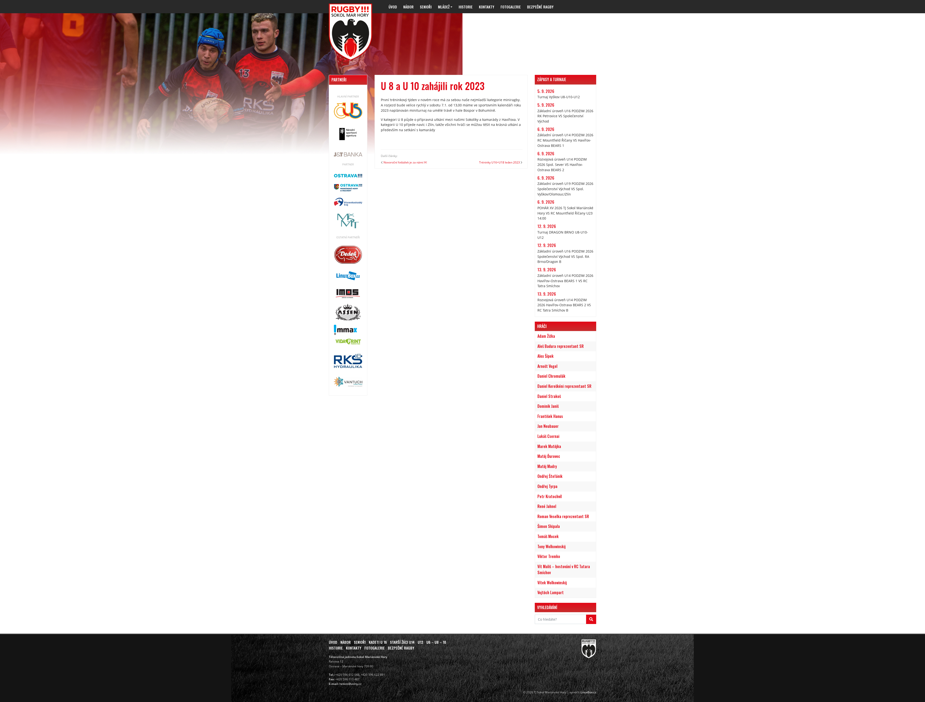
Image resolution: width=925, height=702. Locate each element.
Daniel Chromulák (551, 376)
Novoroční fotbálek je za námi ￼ (405, 162)
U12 (420, 642)
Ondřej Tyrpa (547, 486)
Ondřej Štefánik (549, 476)
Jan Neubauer (548, 426)
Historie (466, 6)
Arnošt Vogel (547, 366)
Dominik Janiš (548, 406)
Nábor (408, 6)
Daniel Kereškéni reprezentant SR (564, 386)
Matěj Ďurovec (548, 456)
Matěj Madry (547, 466)
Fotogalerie (511, 6)
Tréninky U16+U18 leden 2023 (499, 162)
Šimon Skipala (548, 526)
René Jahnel (546, 506)
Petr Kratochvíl (549, 496)
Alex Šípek (545, 356)
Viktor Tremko (548, 556)
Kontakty (486, 6)
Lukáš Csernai (548, 436)
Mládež (443, 6)
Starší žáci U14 (402, 642)
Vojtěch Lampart (550, 592)
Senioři (426, 6)
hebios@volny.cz (350, 684)
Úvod (393, 6)
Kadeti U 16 (378, 642)
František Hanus (550, 416)
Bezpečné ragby (540, 6)
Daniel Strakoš (549, 396)
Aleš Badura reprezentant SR (560, 346)
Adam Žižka (546, 336)
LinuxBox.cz (588, 692)
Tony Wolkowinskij (551, 546)
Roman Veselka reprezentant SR (563, 516)
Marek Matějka (549, 446)
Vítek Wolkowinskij (552, 582)
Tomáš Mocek (548, 536)
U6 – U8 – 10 (436, 642)
